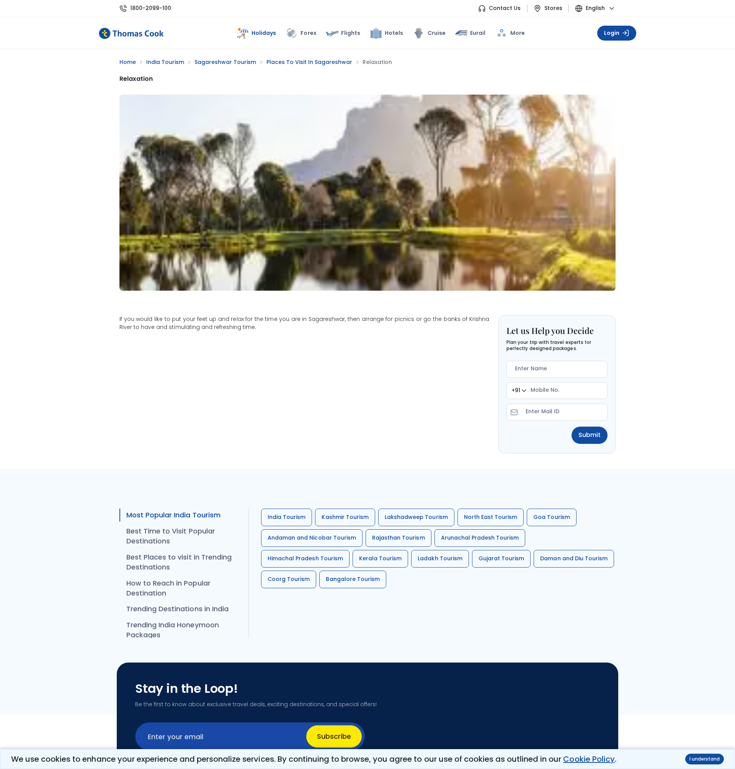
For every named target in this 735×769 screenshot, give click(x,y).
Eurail (477, 33)
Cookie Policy (588, 759)
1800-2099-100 (150, 8)
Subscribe (334, 736)
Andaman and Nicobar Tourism (312, 538)
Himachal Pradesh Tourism (305, 558)
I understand (704, 759)
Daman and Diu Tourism (574, 558)
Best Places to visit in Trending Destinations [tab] (179, 562)
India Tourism (286, 517)
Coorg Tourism (289, 579)
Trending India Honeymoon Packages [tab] (172, 630)
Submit (589, 434)
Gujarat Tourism (501, 558)
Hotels (394, 33)
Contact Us (505, 8)
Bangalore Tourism (353, 579)
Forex (308, 33)
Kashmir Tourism (345, 517)
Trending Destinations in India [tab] (177, 609)
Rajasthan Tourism (398, 538)
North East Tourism (491, 517)
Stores (553, 8)
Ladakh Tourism (440, 558)
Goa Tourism (551, 517)
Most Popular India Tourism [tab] (173, 515)
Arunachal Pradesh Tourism (480, 538)
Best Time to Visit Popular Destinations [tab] (170, 536)
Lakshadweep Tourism (416, 517)
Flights (350, 33)
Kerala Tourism (380, 558)
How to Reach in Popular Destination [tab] (168, 588)
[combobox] (519, 391)
